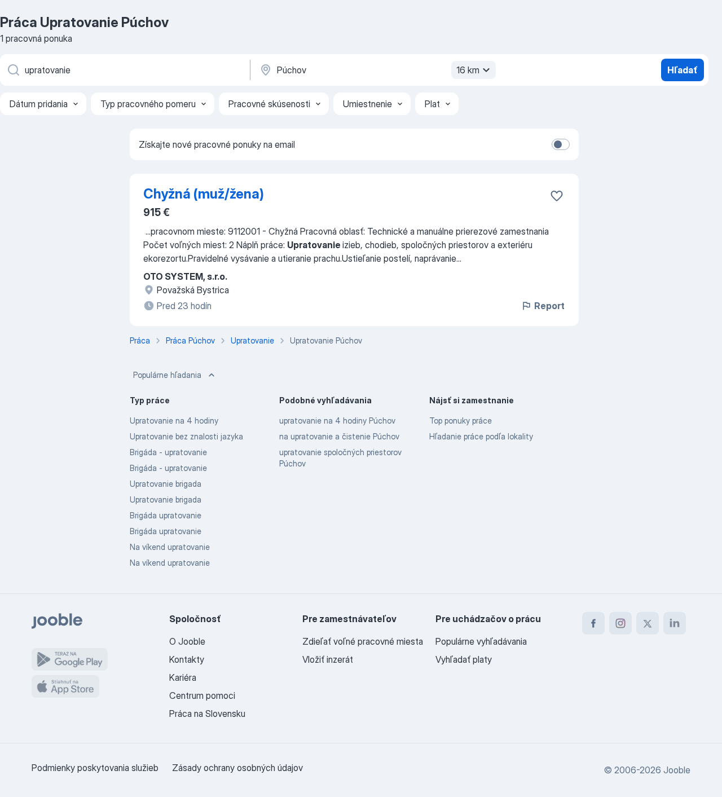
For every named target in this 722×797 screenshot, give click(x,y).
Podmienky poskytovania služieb (95, 767)
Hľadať (682, 70)
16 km (467, 70)
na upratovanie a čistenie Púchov (339, 436)
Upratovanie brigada (165, 483)
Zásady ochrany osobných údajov (237, 767)
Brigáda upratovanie (165, 515)
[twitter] (647, 623)
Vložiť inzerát (327, 659)
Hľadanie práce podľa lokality (481, 436)
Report (549, 305)
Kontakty (186, 659)
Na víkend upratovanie (170, 547)
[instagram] (620, 623)
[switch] (561, 144)
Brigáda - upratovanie (168, 452)
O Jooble (187, 641)
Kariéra (182, 677)
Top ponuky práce (460, 420)
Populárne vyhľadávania (481, 641)
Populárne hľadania (167, 375)
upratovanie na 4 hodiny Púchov (337, 420)
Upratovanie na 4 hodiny (174, 420)
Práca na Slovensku (207, 713)
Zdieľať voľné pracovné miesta (362, 641)
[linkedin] (674, 623)
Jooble (676, 770)
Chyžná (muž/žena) (203, 194)
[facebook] (593, 623)
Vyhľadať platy (463, 659)
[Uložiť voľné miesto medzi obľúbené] (557, 196)
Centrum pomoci (202, 695)
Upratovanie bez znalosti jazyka (186, 436)
